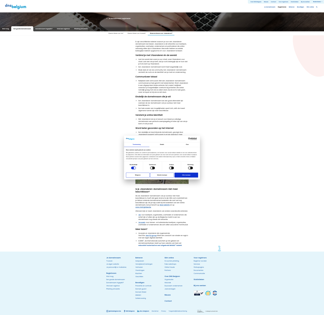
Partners (168, 270)
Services (197, 264)
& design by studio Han (212, 311)
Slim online (310, 7)
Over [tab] (187, 144)
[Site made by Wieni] (201, 311)
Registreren (282, 7)
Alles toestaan (186, 175)
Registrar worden (200, 261)
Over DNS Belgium (255, 2)
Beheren (291, 7)
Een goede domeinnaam (22, 29)
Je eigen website (112, 264)
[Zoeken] (317, 7)
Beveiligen (300, 7)
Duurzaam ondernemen (173, 286)
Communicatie (199, 273)
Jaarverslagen (170, 289)
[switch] (152, 168)
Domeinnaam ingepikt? (43, 29)
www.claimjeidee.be (143, 207)
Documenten (198, 270)
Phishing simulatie (81, 29)
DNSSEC (138, 295)
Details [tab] (162, 144)
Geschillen (139, 276)
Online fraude (170, 267)
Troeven (109, 261)
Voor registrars (283, 2)
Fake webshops (170, 264)
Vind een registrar (63, 29)
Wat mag (5, 29)
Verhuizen (139, 267)
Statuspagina (199, 267)
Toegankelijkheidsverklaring (178, 311)
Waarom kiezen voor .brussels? (137, 33)
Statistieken (294, 2)
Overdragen (139, 270)
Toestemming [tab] (137, 144)
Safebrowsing (140, 298)
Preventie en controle (143, 286)
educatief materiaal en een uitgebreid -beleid (160, 245)
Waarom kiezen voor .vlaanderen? (161, 33)
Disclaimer (155, 311)
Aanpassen (139, 261)
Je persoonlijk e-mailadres (116, 267)
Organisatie (169, 279)
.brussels (141, 222)
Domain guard (140, 289)
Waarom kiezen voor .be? (115, 33)
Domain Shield (140, 292)
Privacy (163, 311)
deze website (165, 205)
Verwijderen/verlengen (143, 264)
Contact (273, 2)
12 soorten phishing (172, 261)
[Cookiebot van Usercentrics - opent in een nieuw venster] (190, 139)
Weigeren (138, 175)
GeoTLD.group (151, 235)
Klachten (138, 273)
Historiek (168, 283)
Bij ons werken (305, 2)
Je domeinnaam (269, 7)
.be (139, 215)
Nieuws (266, 2)
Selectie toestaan (162, 175)
